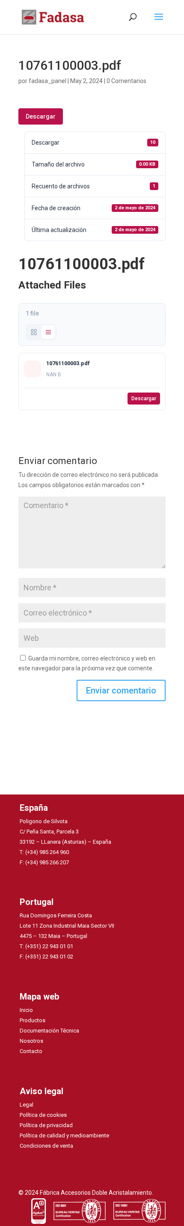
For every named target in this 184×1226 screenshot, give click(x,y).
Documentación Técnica (49, 1030)
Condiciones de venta (46, 1146)
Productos (32, 1020)
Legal (26, 1104)
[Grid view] (34, 332)
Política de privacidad (46, 1125)
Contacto (31, 1051)
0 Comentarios (126, 80)
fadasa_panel (47, 80)
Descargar (41, 116)
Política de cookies (43, 1115)
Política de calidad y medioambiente (64, 1135)
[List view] (48, 332)
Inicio (26, 1010)
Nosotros (31, 1041)
